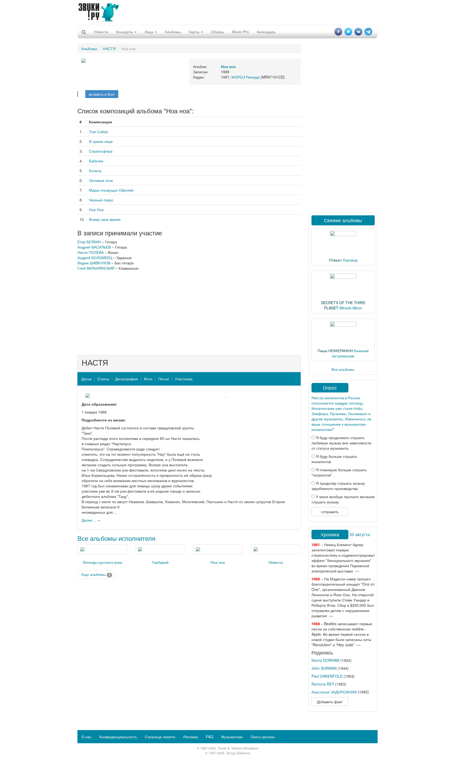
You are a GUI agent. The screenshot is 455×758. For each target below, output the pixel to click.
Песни (163, 378)
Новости (101, 31)
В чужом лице (101, 141)
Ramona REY (322, 684)
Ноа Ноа (96, 209)
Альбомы (173, 31)
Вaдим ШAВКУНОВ (93, 262)
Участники (183, 378)
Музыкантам (232, 736)
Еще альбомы (95, 574)
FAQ (209, 736)
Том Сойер (98, 131)
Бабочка (96, 160)
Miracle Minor (350, 307)
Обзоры (217, 31)
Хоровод (350, 260)
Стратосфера (100, 151)
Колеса (95, 170)
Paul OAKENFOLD (327, 676)
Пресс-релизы (262, 736)
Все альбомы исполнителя (116, 538)
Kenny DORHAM (325, 660)
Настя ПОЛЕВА (90, 252)
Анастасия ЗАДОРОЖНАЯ (334, 691)
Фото (148, 378)
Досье (86, 378)
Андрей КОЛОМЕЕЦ (94, 257)
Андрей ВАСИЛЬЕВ (94, 247)
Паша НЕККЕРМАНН (335, 350)
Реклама (190, 736)
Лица (149, 31)
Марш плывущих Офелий (111, 190)
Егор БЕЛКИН (89, 241)
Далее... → (91, 520)
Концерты (125, 31)
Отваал (335, 260)
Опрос (330, 387)
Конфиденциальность (118, 736)
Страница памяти (160, 736)
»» (357, 571)
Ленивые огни (101, 180)
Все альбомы (343, 369)
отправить (330, 511)
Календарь (266, 31)
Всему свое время (105, 219)
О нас (86, 736)
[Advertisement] (227, 12)
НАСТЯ (109, 48)
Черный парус (101, 199)
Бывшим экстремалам (350, 353)
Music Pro (240, 31)
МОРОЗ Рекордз (245, 77)
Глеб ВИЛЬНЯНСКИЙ (95, 268)
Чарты (194, 31)
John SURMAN (324, 668)
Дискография (126, 378)
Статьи (103, 378)
